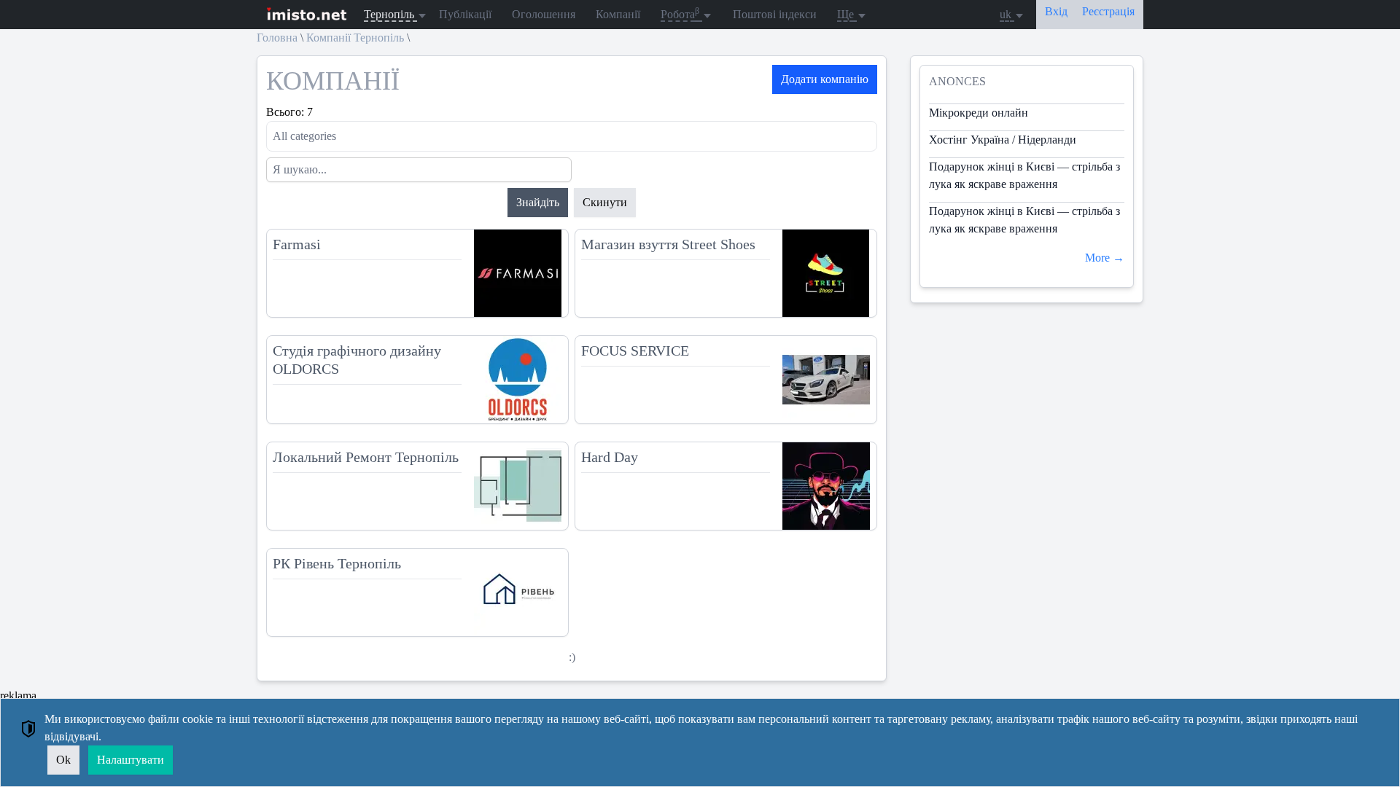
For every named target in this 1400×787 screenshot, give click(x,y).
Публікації (465, 14)
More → (1104, 257)
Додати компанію (824, 79)
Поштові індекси (775, 14)
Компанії (618, 14)
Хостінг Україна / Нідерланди (1002, 139)
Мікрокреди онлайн (978, 112)
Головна (277, 37)
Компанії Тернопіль (355, 37)
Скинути (605, 202)
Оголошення (543, 14)
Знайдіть (537, 202)
